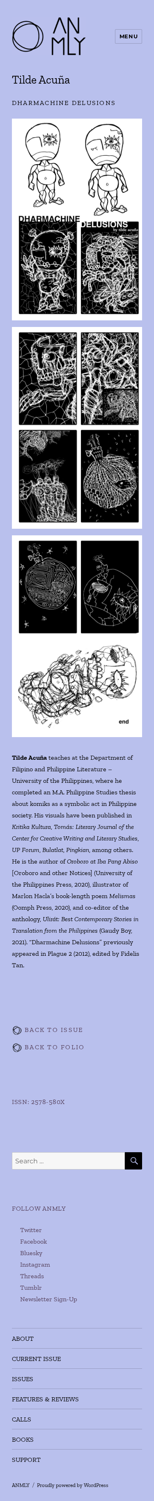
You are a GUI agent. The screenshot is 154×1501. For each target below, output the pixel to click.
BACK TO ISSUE (52, 1030)
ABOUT (23, 1338)
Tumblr (31, 1287)
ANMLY (21, 1485)
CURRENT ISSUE (36, 1359)
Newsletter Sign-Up (48, 1299)
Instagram (35, 1264)
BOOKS (23, 1439)
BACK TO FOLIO (53, 1047)
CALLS (21, 1419)
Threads (32, 1276)
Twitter (31, 1230)
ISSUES (22, 1379)
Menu (129, 36)
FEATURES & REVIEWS (45, 1399)
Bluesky (31, 1253)
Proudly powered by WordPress (72, 1485)
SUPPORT (26, 1460)
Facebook (33, 1241)
